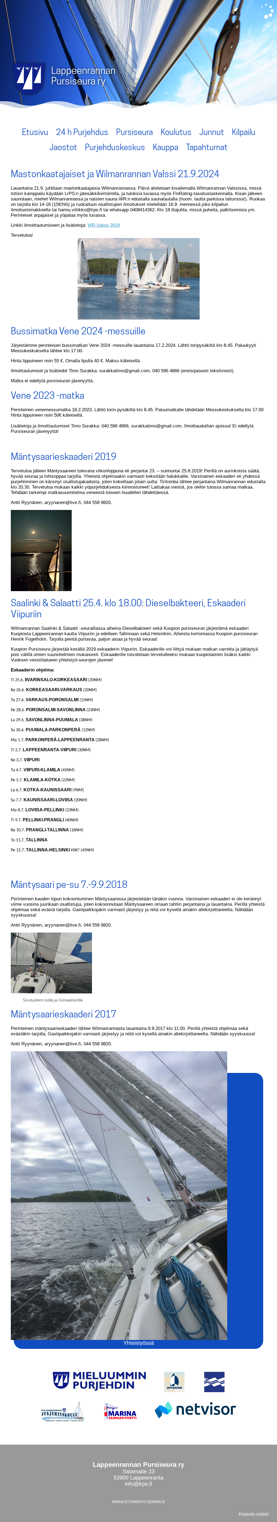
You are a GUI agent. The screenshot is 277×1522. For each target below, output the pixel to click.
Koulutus (176, 132)
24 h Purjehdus (82, 132)
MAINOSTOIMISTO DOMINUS (138, 1502)
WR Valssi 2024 (104, 225)
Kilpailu (243, 132)
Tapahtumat (206, 147)
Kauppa (165, 147)
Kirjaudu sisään (254, 1513)
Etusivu (35, 132)
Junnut (211, 132)
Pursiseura (134, 132)
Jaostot (63, 147)
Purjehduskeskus (115, 147)
